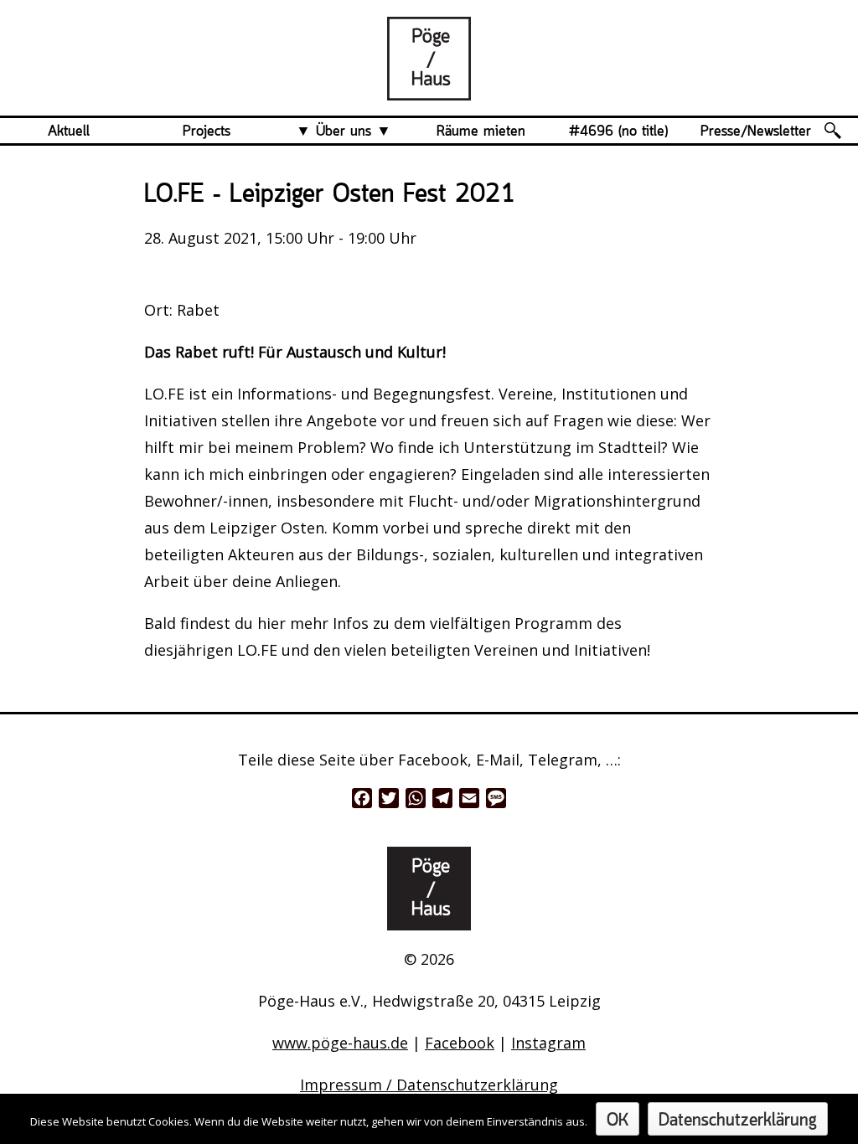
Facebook (459, 1043)
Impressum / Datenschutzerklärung (429, 1084)
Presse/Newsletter (755, 131)
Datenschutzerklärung (738, 1121)
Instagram (548, 1043)
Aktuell (69, 131)
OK (617, 1121)
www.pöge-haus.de (340, 1043)
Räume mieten (481, 131)
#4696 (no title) (618, 131)
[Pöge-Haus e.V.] (429, 87)
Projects (206, 131)
